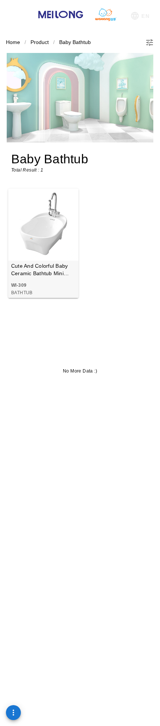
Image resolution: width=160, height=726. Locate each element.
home (13, 42)
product (40, 42)
